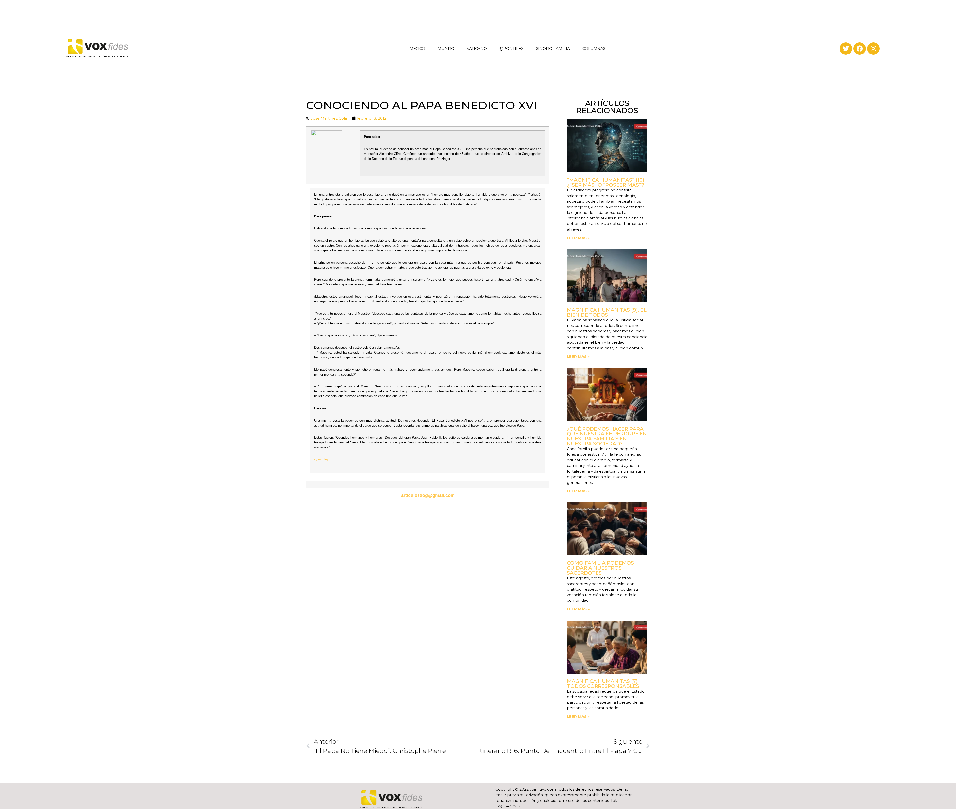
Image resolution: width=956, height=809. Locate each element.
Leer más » (578, 237)
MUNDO (446, 48)
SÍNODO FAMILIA (553, 48)
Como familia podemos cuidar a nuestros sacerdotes (600, 568)
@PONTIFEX (511, 48)
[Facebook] (859, 48)
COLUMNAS (593, 48)
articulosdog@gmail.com (428, 495)
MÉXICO (417, 48)
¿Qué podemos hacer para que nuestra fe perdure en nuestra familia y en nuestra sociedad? (607, 436)
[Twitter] (846, 48)
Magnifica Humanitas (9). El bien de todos (607, 312)
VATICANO (477, 48)
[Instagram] (873, 48)
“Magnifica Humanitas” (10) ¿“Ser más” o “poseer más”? (605, 182)
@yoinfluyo (322, 459)
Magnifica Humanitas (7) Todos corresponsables (603, 683)
